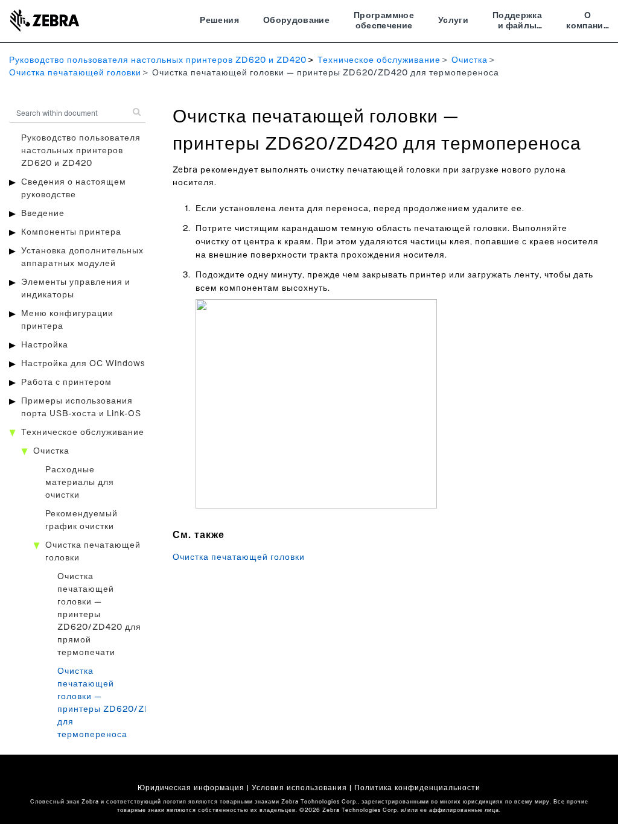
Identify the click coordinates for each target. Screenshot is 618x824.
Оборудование (296, 20)
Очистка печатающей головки (75, 73)
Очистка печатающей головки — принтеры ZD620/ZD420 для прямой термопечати (99, 614)
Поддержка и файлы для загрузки (517, 22)
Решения (219, 20)
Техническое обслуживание (379, 60)
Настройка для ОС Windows (83, 364)
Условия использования (299, 787)
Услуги (453, 20)
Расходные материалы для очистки (79, 482)
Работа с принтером (66, 382)
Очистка (469, 60)
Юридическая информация (191, 787)
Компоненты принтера (71, 232)
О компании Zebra (587, 22)
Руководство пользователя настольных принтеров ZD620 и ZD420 (158, 60)
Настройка (44, 345)
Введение (43, 213)
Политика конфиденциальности (417, 787)
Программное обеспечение (384, 21)
